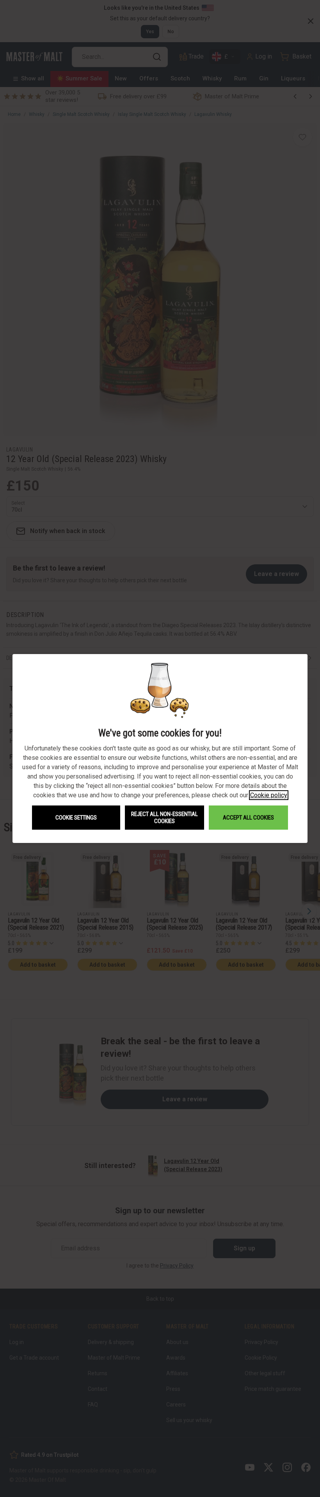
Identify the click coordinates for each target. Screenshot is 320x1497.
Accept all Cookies (248, 817)
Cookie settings (76, 817)
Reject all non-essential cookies (164, 818)
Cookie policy (268, 795)
